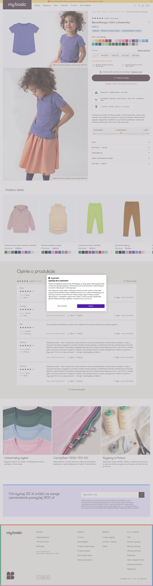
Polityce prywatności (85, 298)
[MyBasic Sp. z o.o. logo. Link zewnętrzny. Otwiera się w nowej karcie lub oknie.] (53, 278)
